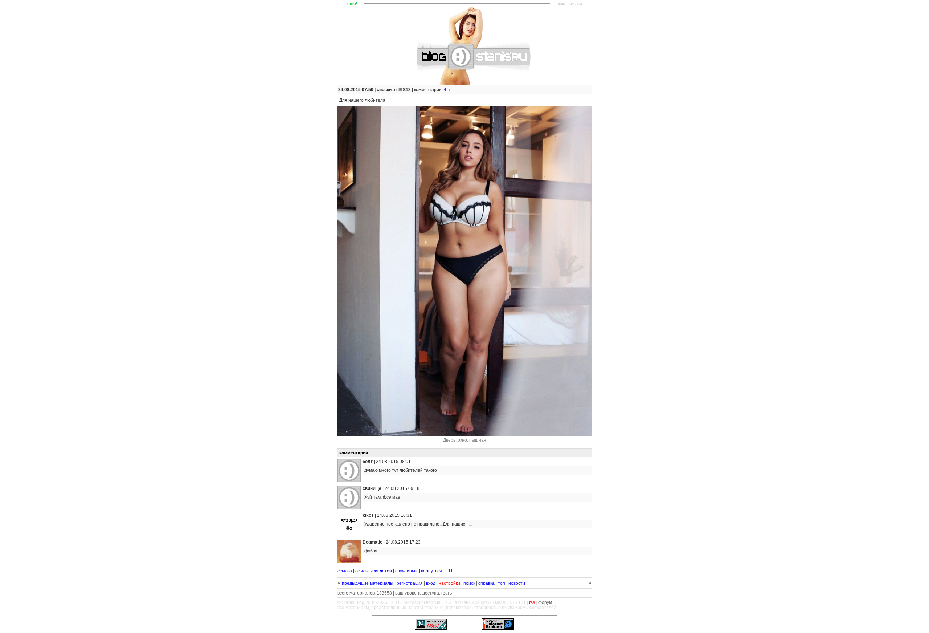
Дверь (449, 440)
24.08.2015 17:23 (403, 542)
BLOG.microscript (407, 602)
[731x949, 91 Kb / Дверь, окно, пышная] (464, 271)
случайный (406, 570)
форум (545, 602)
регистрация (410, 583)
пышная (477, 440)
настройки (449, 583)
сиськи (384, 89)
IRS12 (404, 89)
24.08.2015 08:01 (393, 461)
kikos (368, 515)
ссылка (344, 570)
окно (462, 440)
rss (532, 602)
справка (486, 583)
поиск (469, 583)
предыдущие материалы (367, 583)
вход (430, 583)
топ (501, 583)
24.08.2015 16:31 (394, 515)
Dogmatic (372, 542)
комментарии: (429, 89)
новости (516, 583)
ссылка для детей (373, 570)
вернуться (431, 570)
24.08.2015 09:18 (402, 488)
